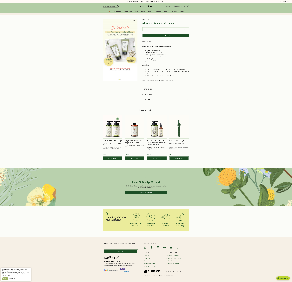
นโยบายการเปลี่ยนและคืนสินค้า (174, 258)
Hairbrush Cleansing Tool (177, 141)
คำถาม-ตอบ (147, 261)
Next (135, 48)
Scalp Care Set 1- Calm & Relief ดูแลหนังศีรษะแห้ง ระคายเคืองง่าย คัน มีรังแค (156, 143)
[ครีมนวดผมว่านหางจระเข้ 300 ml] (120, 49)
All (109, 11)
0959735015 (154, 271)
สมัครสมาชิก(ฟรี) (178, 6)
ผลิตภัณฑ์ (109, 14)
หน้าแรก (104, 14)
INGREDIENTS (147, 89)
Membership (173, 11)
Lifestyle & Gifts (140, 11)
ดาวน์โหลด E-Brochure (150, 266)
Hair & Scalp (117, 11)
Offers (150, 11)
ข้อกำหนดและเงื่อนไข (149, 263)
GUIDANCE (146, 99)
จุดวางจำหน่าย (148, 258)
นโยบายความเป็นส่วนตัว (172, 263)
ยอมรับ (5, 278)
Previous (104, 48)
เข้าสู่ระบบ (168, 6)
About (182, 11)
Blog (165, 11)
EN (281, 1)
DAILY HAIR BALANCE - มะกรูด (112, 141)
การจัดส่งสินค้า (170, 261)
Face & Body (128, 11)
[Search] (117, 6)
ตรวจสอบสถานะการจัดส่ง (173, 255)
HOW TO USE (147, 94)
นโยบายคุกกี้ (12, 278)
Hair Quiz (158, 11)
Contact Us (286, 1)
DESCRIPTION (147, 42)
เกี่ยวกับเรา (146, 255)
